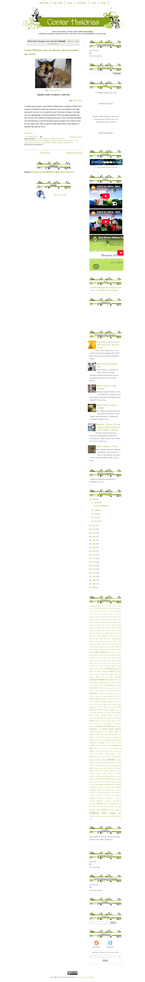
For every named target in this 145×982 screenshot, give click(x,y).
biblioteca (92, 718)
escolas (109, 756)
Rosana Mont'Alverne (114, 702)
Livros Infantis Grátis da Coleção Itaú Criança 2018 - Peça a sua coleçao (107, 344)
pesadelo (118, 795)
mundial (112, 790)
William (106, 710)
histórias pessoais (95, 773)
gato (61, 141)
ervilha (99, 756)
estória (103, 760)
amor (52, 139)
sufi (120, 806)
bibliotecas (100, 718)
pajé (113, 795)
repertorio (106, 803)
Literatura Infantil (97, 679)
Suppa (119, 704)
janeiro (97, 521)
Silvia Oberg (112, 704)
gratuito (96, 768)
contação (110, 732)
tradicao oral (97, 812)
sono (60, 143)
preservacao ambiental (113, 798)
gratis (91, 768)
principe (92, 801)
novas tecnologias (112, 792)
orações (46, 143)
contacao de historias (105, 726)
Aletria (119, 630)
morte (104, 790)
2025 (94, 526)
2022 (94, 537)
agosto (96, 502)
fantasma (103, 763)
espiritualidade (116, 756)
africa (99, 712)
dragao (107, 754)
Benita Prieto (109, 633)
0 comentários (31, 136)
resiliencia (118, 803)
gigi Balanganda (116, 765)
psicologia (92, 803)
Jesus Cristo (114, 674)
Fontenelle (108, 666)
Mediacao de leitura (114, 685)
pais (105, 795)
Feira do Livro (116, 652)
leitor (107, 779)
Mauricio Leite (99, 685)
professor (100, 801)
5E (103, 606)
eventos (118, 760)
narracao (118, 790)
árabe (119, 816)
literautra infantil (116, 782)
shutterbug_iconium (55, 90)
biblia (110, 715)
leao (76, 141)
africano (104, 712)
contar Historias (115, 729)
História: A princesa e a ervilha (106, 446)
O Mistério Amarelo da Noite (109, 693)
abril (96, 517)
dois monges (98, 754)
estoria (91, 760)
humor (104, 773)
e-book (119, 754)
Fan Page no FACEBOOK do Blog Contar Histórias (52, 172)
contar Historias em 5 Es (97, 732)
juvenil (102, 779)
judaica (91, 779)
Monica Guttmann (106, 690)
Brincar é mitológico (101, 506)
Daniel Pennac (101, 644)
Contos (91, 641)
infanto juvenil (116, 776)
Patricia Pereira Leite (114, 696)
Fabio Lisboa (100, 652)
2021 (94, 540)
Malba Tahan (109, 680)
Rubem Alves (93, 704)
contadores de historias (98, 729)
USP (115, 707)
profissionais (117, 801)
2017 (94, 555)
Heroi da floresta (101, 669)
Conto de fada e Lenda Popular (110, 638)
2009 (94, 584)
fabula (91, 763)
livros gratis (107, 784)
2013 (94, 569)
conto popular (110, 737)
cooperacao (93, 743)
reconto (99, 803)
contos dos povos (98, 740)
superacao (68, 143)
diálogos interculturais (102, 751)
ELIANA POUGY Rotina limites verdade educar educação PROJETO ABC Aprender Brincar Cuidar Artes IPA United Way (105, 646)
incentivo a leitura (114, 773)
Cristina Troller (111, 641)
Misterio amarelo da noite (112, 688)
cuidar (109, 745)
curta (100, 748)
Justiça (98, 677)
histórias (92, 771)
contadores (118, 726)
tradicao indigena (115, 810)
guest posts (103, 768)
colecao (118, 721)
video (108, 816)
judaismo (97, 779)
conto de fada (103, 734)
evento (111, 759)
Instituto (92, 674)
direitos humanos (108, 748)
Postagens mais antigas (74, 153)
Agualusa (113, 630)
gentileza (107, 765)
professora (108, 801)
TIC (98, 707)
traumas (103, 816)
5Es (106, 606)
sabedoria (100, 806)
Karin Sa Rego (107, 677)
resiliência (92, 806)
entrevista (92, 756)
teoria (103, 809)
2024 (94, 529)
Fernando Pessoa (94, 658)
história (118, 768)
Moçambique (117, 690)
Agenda (69, 3)
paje (109, 795)
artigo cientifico (101, 715)
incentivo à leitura (95, 776)
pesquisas (101, 798)
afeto (39, 139)
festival (108, 763)
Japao (107, 674)
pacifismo (100, 795)
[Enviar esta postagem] (40, 136)
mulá (107, 790)
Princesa (104, 702)
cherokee (98, 721)
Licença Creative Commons (84, 977)
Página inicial (45, 153)
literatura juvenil (104, 782)
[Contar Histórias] (90, 53)
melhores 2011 (110, 787)
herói (114, 768)
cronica (92, 745)
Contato (103, 3)
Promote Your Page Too (96, 56)
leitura (111, 779)
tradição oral (115, 813)
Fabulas (108, 652)
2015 (94, 562)
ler (114, 779)
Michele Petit (98, 688)
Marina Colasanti (111, 682)
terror (108, 810)
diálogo (91, 751)
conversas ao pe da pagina (112, 740)
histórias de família (102, 771)
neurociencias (102, 792)
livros (101, 784)
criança (119, 743)
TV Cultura (104, 707)
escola (104, 756)
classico (113, 721)
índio (91, 819)
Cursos (93, 3)
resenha (112, 803)
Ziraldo (112, 710)
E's (108, 644)
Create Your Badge (94, 867)
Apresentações (82, 3)
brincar (91, 721)
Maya (106, 685)
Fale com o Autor (60, 195)
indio (103, 776)
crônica (104, 745)
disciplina (118, 748)
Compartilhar (75, 137)
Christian (60, 139)
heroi (109, 768)
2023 (94, 533)
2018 (94, 551)
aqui (110, 839)
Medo (31, 143)
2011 (94, 576)
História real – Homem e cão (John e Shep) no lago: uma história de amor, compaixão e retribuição (107, 427)
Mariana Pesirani (99, 682)
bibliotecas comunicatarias (112, 718)
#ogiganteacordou (95, 606)
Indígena (105, 671)
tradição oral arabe (95, 816)
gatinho (54, 141)
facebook (97, 763)
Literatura (118, 677)
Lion (26, 143)
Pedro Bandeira (94, 699)
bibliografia (117, 715)
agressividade (111, 712)
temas (101, 482)
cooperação (101, 743)
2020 (94, 544)
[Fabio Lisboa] (90, 864)
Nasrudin (93, 693)
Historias (68, 141)
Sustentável (93, 707)
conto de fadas (112, 734)
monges (99, 790)
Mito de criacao (94, 690)
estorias (97, 760)
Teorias (111, 707)
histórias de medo (115, 771)
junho (96, 510)
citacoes (108, 721)
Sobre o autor (57, 3)
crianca (108, 743)
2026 (94, 499)
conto (97, 734)
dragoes (113, 754)
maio (96, 514)
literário (91, 784)
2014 (94, 566)
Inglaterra (118, 671)
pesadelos (92, 798)
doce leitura (114, 751)
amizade (46, 139)
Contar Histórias (93, 50)
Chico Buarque (102, 636)
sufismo (91, 810)
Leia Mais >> (29, 133)
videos (113, 816)
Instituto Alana (100, 674)
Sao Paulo (103, 704)
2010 (94, 580)
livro (96, 784)
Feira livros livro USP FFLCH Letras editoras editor (105, 655)
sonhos (111, 806)
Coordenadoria (100, 641)
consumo (92, 726)
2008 (94, 587)
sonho (54, 143)
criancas (113, 743)
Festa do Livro (99, 666)
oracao (38, 143)
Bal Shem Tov (100, 633)
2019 (94, 547)
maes (113, 784)
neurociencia (93, 792)
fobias (113, 763)
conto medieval (100, 737)
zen (116, 816)
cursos (96, 748)
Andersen (92, 633)
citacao (103, 721)
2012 (94, 573)
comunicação (117, 723)
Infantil (111, 671)
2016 (94, 558)
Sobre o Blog (44, 3)
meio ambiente (100, 787)
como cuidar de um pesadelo (37, 141)
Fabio (91, 652)
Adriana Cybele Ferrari (102, 630)
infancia (108, 776)
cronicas (98, 745)
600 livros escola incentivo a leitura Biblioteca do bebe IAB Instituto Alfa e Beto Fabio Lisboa (105, 608)
